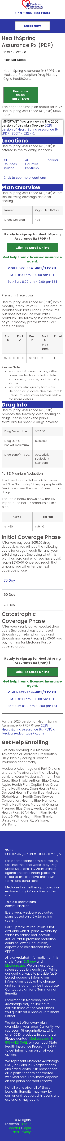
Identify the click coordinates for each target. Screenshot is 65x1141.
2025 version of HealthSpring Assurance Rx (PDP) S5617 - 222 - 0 (30, 129)
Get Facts (42, 13)
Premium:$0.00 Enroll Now (20, 95)
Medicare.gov (15, 965)
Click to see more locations (24, 178)
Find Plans (23, 13)
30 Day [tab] (9, 580)
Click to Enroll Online (32, 247)
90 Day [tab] (9, 605)
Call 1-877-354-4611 (25, 268)
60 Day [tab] (9, 594)
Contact (13, 1128)
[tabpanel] (32, 587)
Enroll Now (32, 26)
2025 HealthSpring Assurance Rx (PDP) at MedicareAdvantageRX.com (29, 729)
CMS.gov (29, 962)
